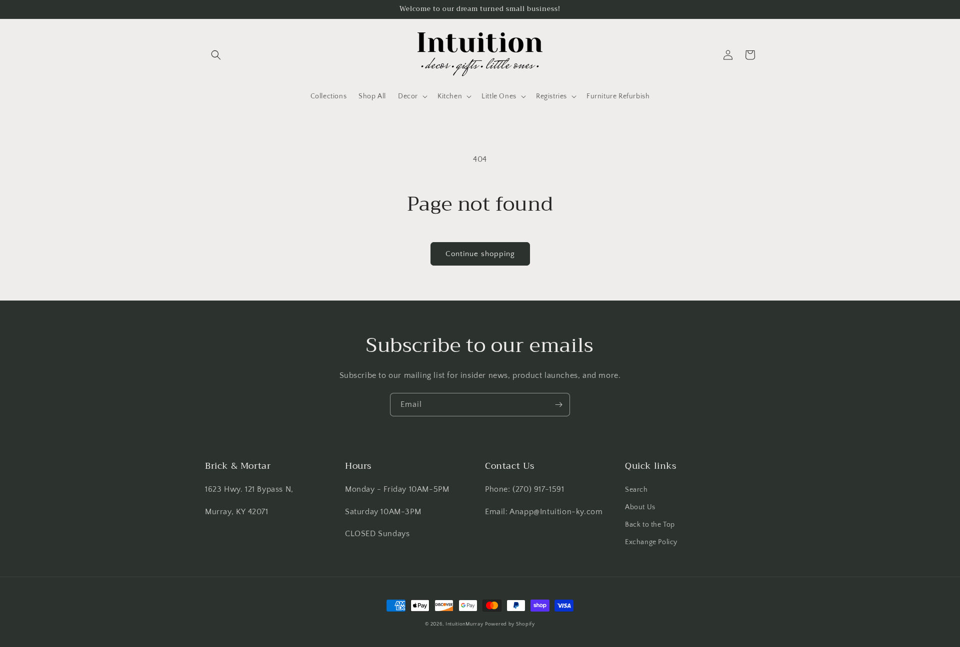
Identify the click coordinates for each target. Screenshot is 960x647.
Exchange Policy (651, 542)
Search (636, 490)
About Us (640, 507)
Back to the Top (650, 525)
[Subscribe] (559, 404)
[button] (216, 55)
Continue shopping (480, 254)
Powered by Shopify (510, 624)
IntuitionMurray (465, 624)
